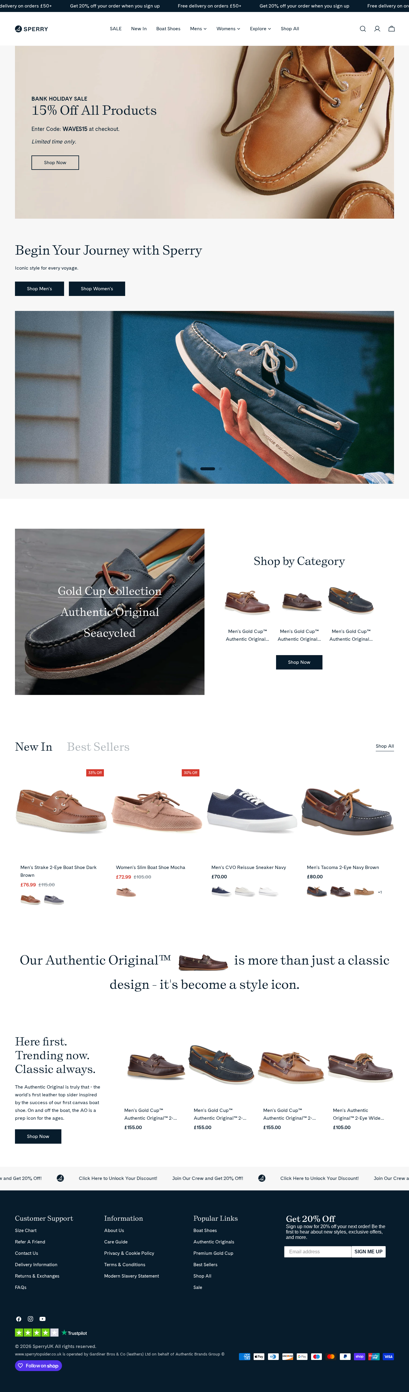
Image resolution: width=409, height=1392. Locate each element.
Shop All (385, 746)
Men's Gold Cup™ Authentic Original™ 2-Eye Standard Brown (148, 1118)
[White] (268, 892)
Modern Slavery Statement (131, 1276)
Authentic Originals (213, 1242)
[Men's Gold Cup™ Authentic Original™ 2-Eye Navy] (221, 1068)
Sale (197, 1287)
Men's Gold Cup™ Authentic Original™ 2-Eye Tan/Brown (287, 1118)
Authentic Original (109, 612)
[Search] (363, 29)
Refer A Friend (30, 1242)
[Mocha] (126, 892)
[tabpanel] (204, 841)
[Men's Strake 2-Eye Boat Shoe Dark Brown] (61, 812)
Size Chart (26, 1230)
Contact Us (26, 1253)
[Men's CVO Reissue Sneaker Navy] (252, 812)
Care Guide (116, 1242)
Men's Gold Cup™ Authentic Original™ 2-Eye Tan (247, 639)
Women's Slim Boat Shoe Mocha (150, 867)
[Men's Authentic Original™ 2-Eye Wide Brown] (361, 1068)
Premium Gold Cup (213, 1253)
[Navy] (54, 900)
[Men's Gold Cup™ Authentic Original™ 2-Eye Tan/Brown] (291, 1068)
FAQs (20, 1287)
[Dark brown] (30, 900)
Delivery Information (36, 1264)
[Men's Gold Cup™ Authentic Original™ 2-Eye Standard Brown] (152, 1068)
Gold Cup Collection (110, 591)
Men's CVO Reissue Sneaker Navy (248, 867)
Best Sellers (205, 1264)
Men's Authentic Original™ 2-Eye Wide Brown (357, 1118)
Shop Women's (97, 288)
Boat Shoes (205, 1230)
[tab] (33, 747)
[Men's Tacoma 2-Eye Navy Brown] (348, 812)
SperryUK (43, 1346)
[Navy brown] (317, 892)
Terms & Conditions (124, 1264)
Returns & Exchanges (37, 1276)
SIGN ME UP (369, 1251)
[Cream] (245, 892)
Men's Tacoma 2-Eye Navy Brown (343, 867)
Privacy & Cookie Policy (129, 1253)
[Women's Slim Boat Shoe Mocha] (156, 812)
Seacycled (110, 633)
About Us (114, 1230)
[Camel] (364, 892)
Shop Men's (39, 288)
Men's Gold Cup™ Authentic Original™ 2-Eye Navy (351, 639)
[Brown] (340, 892)
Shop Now (55, 162)
